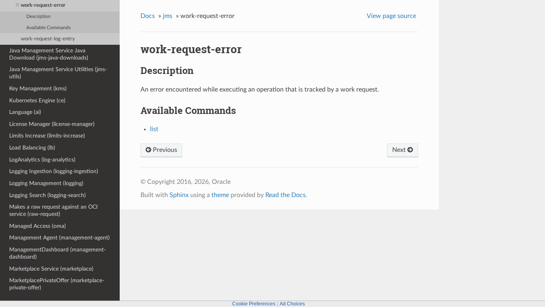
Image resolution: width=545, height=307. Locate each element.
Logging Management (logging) (46, 183)
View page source (391, 16)
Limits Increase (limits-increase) (47, 136)
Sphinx (179, 195)
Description (38, 16)
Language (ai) (25, 112)
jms (167, 16)
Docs (147, 16)
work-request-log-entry (48, 39)
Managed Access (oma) (37, 226)
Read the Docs (285, 195)
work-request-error (43, 5)
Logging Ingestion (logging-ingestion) (53, 171)
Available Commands (48, 28)
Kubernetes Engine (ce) (37, 101)
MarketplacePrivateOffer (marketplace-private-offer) (56, 284)
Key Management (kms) (38, 89)
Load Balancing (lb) (32, 148)
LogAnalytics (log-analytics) (42, 160)
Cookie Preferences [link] (253, 304)
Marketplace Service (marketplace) (51, 269)
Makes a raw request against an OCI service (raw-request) (53, 210)
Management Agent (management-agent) (59, 238)
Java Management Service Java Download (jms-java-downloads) (48, 54)
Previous (164, 150)
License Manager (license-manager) (52, 124)
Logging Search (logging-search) (47, 195)
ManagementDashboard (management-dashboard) (57, 253)
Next (399, 150)
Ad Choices (292, 304)
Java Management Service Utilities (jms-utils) (58, 73)
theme (220, 195)
